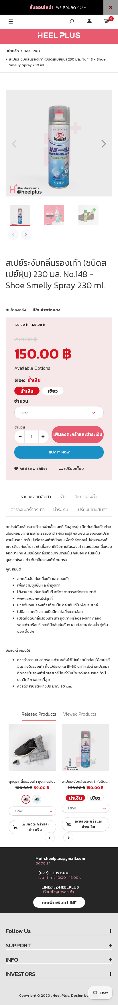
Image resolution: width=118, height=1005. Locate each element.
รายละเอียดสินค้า (36, 496)
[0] (106, 22)
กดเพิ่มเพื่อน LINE (59, 902)
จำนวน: (22, 401)
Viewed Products (79, 713)
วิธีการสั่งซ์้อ (86, 496)
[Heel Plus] (59, 36)
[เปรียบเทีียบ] (48, 731)
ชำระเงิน (60, 509)
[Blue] (36, 799)
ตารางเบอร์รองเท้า (28, 509)
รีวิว (63, 496)
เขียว (53, 390)
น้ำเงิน (27, 390)
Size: (27, 380)
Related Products (39, 713)
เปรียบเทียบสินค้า (92, 509)
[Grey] (25, 799)
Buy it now (59, 452)
